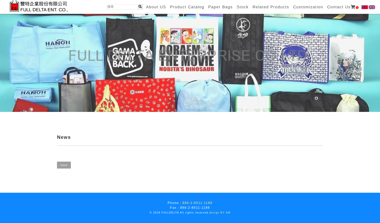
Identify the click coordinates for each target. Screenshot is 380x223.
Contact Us (342, 7)
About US (156, 7)
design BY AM (220, 212)
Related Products (271, 7)
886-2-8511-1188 (197, 203)
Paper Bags (220, 7)
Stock (243, 7)
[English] (372, 7)
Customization (308, 7)
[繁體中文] (365, 7)
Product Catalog (187, 7)
